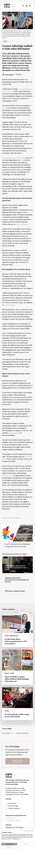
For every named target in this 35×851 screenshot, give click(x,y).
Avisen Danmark (9, 305)
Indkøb (5, 41)
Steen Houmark (9, 74)
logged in (13, 733)
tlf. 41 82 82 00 (10, 818)
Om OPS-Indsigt (13, 806)
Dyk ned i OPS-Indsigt (11, 518)
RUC (21, 160)
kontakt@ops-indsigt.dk (13, 820)
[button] (30, 6)
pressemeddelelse (22, 224)
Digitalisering (14, 635)
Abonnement (12, 803)
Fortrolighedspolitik (28, 831)
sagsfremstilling (14, 433)
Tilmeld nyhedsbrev (14, 808)
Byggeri (7, 673)
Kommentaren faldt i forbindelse (13, 158)
